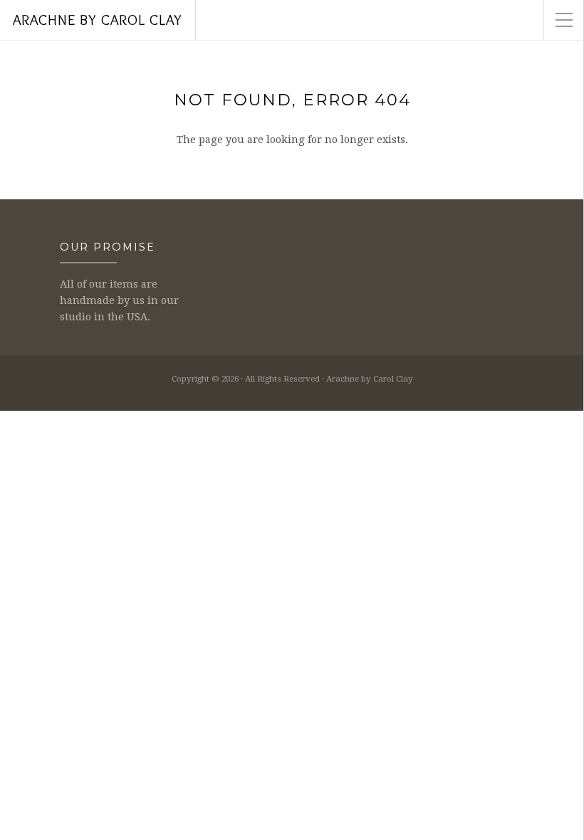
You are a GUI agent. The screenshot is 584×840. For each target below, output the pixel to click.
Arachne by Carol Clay (97, 19)
